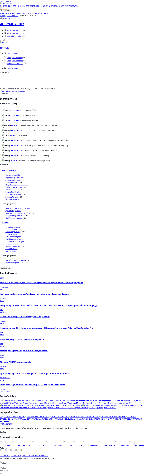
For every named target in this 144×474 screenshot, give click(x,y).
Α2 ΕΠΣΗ (20, 6)
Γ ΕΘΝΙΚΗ (7, 6)
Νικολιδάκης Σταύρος (13, 218)
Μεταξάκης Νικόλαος (15, 30)
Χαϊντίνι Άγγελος (11, 197)
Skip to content (5, 1)
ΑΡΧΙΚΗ (2, 16)
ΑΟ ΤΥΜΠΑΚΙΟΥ (12, 24)
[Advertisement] (72, 86)
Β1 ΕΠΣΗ (27, 6)
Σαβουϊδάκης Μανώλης (14, 177)
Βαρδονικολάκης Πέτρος (14, 241)
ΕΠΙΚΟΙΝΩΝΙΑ (5, 456)
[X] (17, 453)
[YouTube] (12, 453)
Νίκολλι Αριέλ (10, 251)
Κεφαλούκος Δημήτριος (14, 239)
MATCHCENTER (12, 16)
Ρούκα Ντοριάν (12, 53)
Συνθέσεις (14, 91)
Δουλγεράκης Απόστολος (14, 180)
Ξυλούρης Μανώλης (13, 246)
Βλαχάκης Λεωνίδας (12, 175)
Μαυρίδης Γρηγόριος (13, 229)
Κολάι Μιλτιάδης (11, 249)
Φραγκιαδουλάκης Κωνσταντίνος (18, 208)
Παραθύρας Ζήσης (12, 190)
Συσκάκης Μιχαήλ (12, 263)
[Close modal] (1, 473)
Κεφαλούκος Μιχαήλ (13, 237)
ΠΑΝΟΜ (5, 47)
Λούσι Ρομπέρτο (11, 182)
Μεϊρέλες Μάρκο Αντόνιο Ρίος (16, 185)
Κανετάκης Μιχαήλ (12, 227)
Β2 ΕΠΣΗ (33, 6)
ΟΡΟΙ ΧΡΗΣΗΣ (16, 456)
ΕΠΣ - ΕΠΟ (40, 6)
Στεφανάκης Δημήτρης (13, 192)
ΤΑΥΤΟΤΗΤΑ (26, 456)
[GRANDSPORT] (6, 4)
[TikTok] (22, 453)
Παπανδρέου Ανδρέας (15, 36)
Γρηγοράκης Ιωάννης (13, 211)
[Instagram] (7, 453)
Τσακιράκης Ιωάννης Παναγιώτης (18, 213)
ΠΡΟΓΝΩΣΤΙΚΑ (60, 6)
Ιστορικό (21, 91)
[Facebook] (2, 453)
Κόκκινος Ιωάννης (12, 244)
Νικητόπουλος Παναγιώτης (15, 260)
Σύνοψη (3, 91)
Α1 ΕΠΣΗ (14, 6)
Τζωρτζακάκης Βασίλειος (14, 216)
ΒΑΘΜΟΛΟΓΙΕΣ (49, 6)
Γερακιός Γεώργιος (12, 199)
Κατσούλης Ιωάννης (12, 232)
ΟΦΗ (2, 6)
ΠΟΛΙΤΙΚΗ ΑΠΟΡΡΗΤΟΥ (39, 456)
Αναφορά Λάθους (6, 268)
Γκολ (8, 91)
